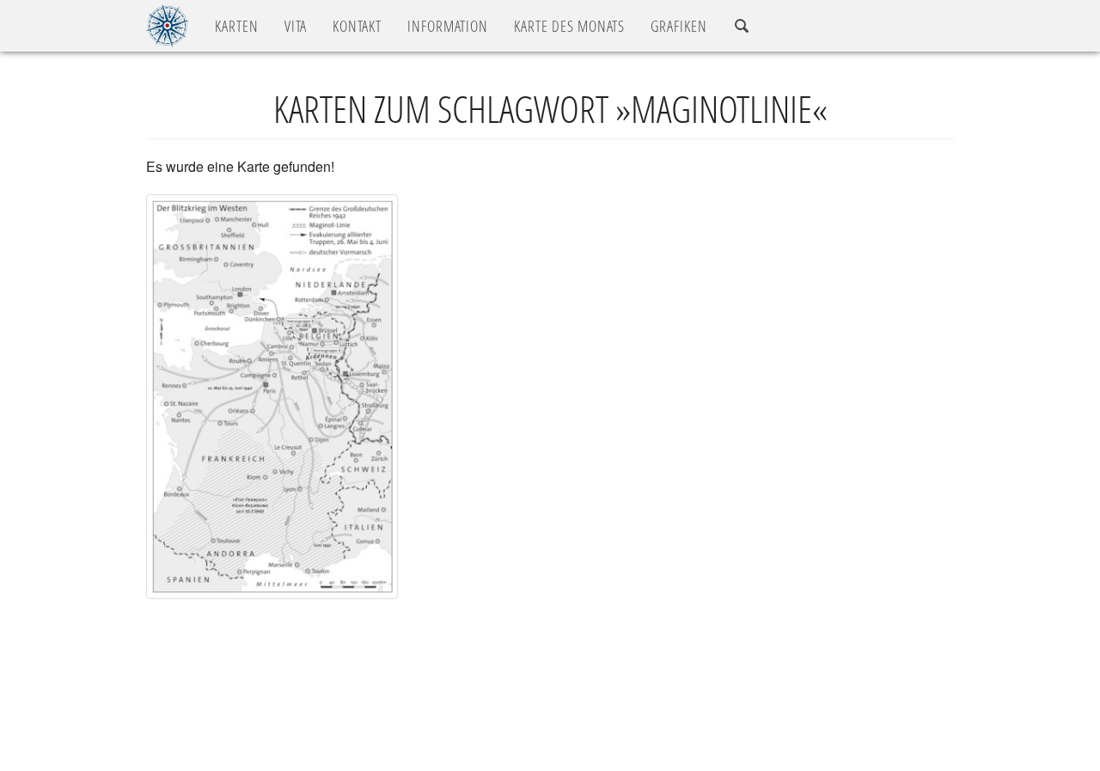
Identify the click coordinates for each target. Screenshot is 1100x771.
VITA (295, 25)
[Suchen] (742, 26)
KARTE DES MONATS (569, 25)
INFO (447, 25)
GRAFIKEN (679, 25)
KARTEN (237, 25)
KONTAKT (357, 25)
